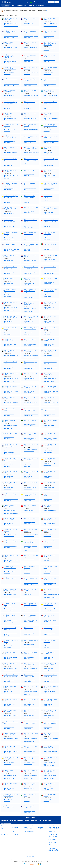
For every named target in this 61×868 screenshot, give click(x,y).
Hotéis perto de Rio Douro (9, 409)
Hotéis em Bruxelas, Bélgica (49, 321)
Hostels (14, 831)
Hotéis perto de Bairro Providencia (10, 91)
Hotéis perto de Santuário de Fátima (10, 136)
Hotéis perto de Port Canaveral (10, 171)
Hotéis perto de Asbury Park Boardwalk (50, 771)
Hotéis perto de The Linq (31, 555)
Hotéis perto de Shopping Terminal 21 (30, 675)
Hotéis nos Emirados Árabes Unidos (11, 26)
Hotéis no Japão (27, 61)
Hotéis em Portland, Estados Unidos (31, 355)
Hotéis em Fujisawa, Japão (49, 657)
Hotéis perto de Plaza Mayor (10, 328)
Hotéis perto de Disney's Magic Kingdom (51, 136)
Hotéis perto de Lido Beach (10, 398)
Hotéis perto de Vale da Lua (30, 687)
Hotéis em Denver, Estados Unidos (10, 668)
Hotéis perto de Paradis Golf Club (11, 233)
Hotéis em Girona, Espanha (29, 510)
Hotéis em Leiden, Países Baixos (30, 260)
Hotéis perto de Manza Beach (50, 567)
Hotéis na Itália (26, 175)
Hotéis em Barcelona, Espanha (10, 200)
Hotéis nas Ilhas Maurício (9, 239)
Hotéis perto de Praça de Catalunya (50, 459)
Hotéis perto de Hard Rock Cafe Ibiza (50, 604)
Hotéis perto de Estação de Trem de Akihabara (11, 675)
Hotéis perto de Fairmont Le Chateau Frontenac (31, 148)
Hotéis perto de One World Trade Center (29, 664)
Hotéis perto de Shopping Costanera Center (10, 208)
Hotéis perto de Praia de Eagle (11, 556)
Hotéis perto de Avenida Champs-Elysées (31, 317)
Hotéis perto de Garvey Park (50, 267)
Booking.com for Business (6, 823)
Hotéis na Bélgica (47, 322)
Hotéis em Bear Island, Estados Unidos (51, 141)
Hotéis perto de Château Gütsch (31, 699)
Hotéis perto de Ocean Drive (30, 183)
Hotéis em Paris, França (28, 23)
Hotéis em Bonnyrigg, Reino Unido (30, 438)
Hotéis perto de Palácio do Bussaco (50, 68)
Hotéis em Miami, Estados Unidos (30, 449)
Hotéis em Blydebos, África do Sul (30, 620)
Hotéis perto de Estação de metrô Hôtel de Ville (11, 317)
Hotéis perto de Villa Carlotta (49, 783)
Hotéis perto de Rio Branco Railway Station (50, 125)
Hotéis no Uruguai (7, 48)
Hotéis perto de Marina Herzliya (30, 711)
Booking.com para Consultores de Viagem (42, 830)
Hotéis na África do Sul (28, 621)
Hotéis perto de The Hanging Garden (9, 339)
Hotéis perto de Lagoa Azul (30, 362)
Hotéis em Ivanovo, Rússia (49, 487)
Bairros (1, 830)
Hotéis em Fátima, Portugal (9, 141)
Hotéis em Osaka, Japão (48, 212)
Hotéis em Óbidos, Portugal (49, 344)
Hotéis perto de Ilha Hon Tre (11, 699)
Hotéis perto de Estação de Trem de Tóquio (50, 664)
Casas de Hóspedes (16, 834)
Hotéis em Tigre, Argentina (29, 644)
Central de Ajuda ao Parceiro (53, 828)
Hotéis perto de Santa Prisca (50, 494)
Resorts (14, 828)
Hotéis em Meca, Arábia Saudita (30, 424)
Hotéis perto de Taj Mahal (49, 148)
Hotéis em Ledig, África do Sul (49, 691)
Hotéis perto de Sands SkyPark (50, 578)
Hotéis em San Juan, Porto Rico (50, 175)
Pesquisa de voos (40, 827)
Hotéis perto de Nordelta (31, 640)
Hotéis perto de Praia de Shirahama (11, 125)
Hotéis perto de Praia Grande (50, 31)
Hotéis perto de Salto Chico (10, 652)
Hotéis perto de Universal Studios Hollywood (29, 303)
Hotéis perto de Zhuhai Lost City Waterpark (10, 518)
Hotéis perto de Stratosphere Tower (29, 409)
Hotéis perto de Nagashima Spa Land (10, 567)
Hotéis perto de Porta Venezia (50, 795)
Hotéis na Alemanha (47, 61)
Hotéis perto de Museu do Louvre (10, 483)
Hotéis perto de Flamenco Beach (48, 628)
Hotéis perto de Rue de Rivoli (10, 362)
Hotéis (1, 832)
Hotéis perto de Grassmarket (48, 506)
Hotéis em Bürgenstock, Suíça (10, 118)
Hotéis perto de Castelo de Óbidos (50, 339)
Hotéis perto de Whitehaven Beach (49, 746)
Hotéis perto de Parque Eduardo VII (10, 183)
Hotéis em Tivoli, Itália (8, 691)
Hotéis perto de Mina (30, 420)
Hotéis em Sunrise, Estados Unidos (10, 224)
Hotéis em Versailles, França (29, 811)
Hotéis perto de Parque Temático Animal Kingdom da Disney (10, 446)
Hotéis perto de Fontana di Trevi (31, 471)
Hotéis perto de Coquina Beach (31, 734)
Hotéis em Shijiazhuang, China (10, 344)
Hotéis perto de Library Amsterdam (50, 362)
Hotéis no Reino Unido (48, 355)
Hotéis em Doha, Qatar (48, 546)
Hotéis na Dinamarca (28, 764)
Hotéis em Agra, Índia (48, 152)
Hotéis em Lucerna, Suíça (29, 704)
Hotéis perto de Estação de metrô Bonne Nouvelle (31, 460)
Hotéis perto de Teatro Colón (10, 159)
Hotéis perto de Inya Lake (49, 590)
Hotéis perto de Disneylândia (48, 114)
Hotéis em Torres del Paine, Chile (10, 657)
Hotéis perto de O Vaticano (9, 279)
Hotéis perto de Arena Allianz (50, 55)
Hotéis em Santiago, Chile (9, 95)
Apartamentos (15, 827)
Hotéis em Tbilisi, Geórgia (29, 391)
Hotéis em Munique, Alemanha (49, 60)
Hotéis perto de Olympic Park (51, 159)
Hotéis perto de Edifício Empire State (11, 244)
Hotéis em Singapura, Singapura (10, 294)
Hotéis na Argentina (27, 96)
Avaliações (26, 827)
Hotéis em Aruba (27, 119)
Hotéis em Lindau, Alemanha (49, 259)
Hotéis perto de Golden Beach (10, 386)
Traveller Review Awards (29, 831)
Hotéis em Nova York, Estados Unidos (31, 47)
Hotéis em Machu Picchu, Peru (49, 48)
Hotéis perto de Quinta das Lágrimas (50, 102)
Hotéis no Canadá (27, 85)
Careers (49, 830)
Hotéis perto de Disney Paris (30, 31)
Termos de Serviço (51, 838)
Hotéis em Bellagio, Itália (48, 788)
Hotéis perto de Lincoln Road (10, 303)
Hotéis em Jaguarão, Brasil (49, 129)
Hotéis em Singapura (8, 296)
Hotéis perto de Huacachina (48, 196)
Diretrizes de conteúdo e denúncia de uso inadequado (53, 850)
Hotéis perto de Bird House (49, 483)
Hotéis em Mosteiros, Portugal (29, 378)
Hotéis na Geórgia (27, 392)
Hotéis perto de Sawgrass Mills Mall (9, 220)
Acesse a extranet (30, 856)
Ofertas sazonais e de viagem (30, 830)
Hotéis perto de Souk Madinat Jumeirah (10, 351)
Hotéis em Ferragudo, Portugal (49, 36)
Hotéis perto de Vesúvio (11, 433)
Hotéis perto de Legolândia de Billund (30, 758)
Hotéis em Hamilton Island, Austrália (50, 751)
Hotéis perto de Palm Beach (30, 114)
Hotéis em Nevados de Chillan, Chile (31, 72)
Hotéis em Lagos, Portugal (29, 237)
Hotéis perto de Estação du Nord (50, 328)
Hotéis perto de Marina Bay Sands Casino (10, 290)
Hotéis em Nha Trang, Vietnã (9, 704)
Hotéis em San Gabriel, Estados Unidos (51, 271)
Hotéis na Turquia (27, 610)
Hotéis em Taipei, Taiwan (28, 727)
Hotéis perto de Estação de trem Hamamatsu (11, 590)
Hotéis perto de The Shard (9, 604)
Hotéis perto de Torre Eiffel (30, 19)
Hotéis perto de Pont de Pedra (31, 506)
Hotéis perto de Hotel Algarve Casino (50, 518)
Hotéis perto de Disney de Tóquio (30, 55)
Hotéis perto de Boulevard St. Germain (10, 806)
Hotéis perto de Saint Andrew (50, 79)
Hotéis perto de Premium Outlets (11, 374)
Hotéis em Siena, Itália (8, 799)
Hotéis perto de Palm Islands (10, 615)
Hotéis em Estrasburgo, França (50, 237)
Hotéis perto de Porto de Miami (31, 445)
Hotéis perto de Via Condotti (49, 471)
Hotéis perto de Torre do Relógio (11, 641)
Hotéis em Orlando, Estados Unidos (11, 61)
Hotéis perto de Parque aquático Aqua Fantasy (30, 604)
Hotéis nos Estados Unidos (9, 37)
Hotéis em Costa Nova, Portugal (10, 546)
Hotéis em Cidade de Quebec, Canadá (31, 152)
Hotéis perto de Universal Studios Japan (51, 208)
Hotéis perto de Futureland (48, 734)
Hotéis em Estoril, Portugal (49, 534)
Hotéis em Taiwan (27, 728)
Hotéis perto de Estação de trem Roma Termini (31, 328)
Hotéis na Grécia (47, 85)
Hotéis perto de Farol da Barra (11, 541)
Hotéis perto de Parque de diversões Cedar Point (30, 291)
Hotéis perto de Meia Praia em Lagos (30, 233)
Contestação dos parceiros (53, 839)
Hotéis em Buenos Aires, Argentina (10, 163)
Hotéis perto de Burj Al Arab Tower (10, 19)
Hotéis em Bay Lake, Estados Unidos (11, 36)
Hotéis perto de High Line (49, 398)
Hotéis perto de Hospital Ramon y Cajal (11, 758)
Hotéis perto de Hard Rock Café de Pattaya (10, 734)
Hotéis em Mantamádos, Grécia (50, 84)
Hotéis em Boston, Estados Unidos (10, 534)
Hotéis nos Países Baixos (28, 262)
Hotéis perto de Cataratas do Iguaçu (49, 91)
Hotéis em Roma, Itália (48, 248)
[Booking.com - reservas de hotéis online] (6, 2)
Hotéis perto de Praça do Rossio (30, 102)
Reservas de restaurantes (41, 828)
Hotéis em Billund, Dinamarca (29, 762)
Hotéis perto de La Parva (31, 207)
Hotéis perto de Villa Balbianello (29, 279)
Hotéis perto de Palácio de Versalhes (30, 806)
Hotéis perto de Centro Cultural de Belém (50, 290)
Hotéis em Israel (27, 717)
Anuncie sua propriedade (30, 817)
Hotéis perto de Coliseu (50, 244)
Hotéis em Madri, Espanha (49, 188)
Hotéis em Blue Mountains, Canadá (30, 84)
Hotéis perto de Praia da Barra (11, 148)
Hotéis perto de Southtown (8, 771)
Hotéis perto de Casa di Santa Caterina (11, 795)
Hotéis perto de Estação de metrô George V (31, 244)
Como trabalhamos (51, 840)
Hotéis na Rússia (47, 489)
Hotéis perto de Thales (30, 518)
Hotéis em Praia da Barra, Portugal (10, 152)
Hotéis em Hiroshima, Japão (49, 715)
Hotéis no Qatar (47, 547)
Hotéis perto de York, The (10, 578)
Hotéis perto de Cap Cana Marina (49, 615)
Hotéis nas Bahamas (28, 163)
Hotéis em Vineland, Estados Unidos (31, 534)
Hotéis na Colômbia (27, 500)
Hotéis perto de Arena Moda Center (30, 351)
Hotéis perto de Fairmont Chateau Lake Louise (51, 220)
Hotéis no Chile (27, 74)
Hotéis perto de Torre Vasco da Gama (30, 783)
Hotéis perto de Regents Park (31, 483)
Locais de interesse (4, 834)
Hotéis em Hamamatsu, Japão (10, 594)
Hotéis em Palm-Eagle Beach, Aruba (31, 118)
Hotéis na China (7, 345)
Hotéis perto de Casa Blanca (50, 171)
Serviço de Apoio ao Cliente (36, 820)
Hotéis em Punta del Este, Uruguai (10, 47)
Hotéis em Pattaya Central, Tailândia (11, 738)
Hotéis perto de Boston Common (10, 530)
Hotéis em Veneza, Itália (28, 200)
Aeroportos (2, 831)
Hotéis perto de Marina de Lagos (50, 421)
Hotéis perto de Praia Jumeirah (30, 125)
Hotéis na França (27, 24)
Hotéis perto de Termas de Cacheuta (30, 136)
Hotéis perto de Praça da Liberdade (30, 386)
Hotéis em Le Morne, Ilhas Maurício (11, 237)
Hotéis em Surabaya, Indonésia (30, 344)
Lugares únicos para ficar (29, 825)
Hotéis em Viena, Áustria (48, 704)
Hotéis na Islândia (47, 415)
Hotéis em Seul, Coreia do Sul (49, 163)
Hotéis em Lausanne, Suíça (29, 632)
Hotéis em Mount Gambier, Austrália (11, 499)
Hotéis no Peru (46, 50)
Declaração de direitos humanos (52, 846)
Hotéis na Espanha (47, 189)
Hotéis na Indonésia (27, 345)
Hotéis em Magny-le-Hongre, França (31, 36)
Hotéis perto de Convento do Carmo (10, 68)
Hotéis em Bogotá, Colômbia (29, 499)
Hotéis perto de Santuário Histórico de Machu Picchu (50, 44)
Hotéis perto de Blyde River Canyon (30, 615)
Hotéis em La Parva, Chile (29, 211)
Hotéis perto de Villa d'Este (10, 687)
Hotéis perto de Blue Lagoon (49, 409)
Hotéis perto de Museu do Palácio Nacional (30, 722)
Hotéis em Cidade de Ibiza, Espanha (51, 608)
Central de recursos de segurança (52, 835)
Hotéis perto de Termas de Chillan (30, 68)
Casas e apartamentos (17, 825)
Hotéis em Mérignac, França (29, 522)
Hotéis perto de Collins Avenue (30, 220)
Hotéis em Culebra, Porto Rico (49, 632)
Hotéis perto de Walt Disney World (10, 31)
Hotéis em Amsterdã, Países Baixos (50, 366)
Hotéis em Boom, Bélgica (48, 679)
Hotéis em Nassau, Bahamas (29, 366)
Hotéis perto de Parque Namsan (30, 746)
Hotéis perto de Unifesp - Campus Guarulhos (31, 159)
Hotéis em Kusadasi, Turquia (29, 608)
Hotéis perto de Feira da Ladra (11, 783)
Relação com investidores (53, 836)
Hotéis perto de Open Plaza (50, 556)
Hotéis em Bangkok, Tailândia (29, 679)
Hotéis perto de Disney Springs (30, 530)
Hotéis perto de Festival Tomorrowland (50, 675)
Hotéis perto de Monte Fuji (10, 746)
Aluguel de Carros (40, 825)
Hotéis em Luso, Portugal (48, 72)
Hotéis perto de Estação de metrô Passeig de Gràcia (11, 460)
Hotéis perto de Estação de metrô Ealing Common (50, 446)
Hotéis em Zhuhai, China (8, 523)
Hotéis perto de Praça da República (50, 233)
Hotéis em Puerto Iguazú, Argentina (31, 95)
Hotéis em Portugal (47, 37)
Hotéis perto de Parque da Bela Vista (10, 267)
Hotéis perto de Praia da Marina (11, 722)
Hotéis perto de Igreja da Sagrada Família (11, 196)
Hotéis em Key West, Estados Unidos (31, 402)
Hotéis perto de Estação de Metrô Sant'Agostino (50, 722)
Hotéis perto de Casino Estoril (50, 530)
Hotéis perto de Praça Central (50, 317)
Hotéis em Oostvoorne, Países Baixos (51, 738)
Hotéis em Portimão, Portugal (49, 523)
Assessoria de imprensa (52, 832)
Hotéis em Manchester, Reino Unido (50, 438)
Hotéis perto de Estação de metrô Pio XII (50, 303)
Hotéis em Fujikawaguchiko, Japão (11, 715)
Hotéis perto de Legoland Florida (48, 374)
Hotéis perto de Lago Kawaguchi (10, 711)
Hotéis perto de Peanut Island (30, 771)
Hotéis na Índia (46, 153)
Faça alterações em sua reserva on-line (22, 820)
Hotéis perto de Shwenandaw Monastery (31, 541)
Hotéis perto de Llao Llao (10, 421)
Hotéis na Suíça (7, 119)
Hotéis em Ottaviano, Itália (9, 437)
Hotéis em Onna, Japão (48, 571)
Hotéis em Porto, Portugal (9, 414)
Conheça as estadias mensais (29, 828)
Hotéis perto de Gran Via (51, 278)
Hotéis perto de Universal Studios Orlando (9, 56)
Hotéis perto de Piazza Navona (10, 471)
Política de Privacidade (52, 842)
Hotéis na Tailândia (27, 681)
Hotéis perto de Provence (28, 628)
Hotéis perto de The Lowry (49, 433)
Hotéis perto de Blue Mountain (30, 79)
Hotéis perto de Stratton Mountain (50, 758)
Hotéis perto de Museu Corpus (30, 256)
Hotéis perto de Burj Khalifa (49, 19)
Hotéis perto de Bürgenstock (8, 114)
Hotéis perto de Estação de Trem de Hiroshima (50, 711)
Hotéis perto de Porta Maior (30, 795)
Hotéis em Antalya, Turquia (9, 645)
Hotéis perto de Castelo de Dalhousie (30, 433)
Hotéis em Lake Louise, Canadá (50, 224)
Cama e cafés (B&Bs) (16, 832)
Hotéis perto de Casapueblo (8, 43)
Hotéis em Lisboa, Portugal (9, 72)
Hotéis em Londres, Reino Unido (50, 450)
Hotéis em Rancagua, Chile (29, 657)
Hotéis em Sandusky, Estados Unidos (31, 295)
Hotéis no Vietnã (7, 705)
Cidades (1, 828)
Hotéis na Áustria (47, 705)
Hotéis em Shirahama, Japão (9, 129)
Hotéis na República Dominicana (50, 622)
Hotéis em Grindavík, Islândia (49, 414)
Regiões (1, 827)
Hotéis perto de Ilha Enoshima (49, 652)
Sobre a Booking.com (52, 825)
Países (1, 825)
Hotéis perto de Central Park (10, 79)
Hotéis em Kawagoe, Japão (9, 571)
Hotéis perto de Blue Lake (10, 494)
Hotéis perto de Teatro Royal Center (30, 494)
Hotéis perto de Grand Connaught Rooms (50, 351)
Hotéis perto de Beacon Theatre (30, 578)
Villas (13, 830)
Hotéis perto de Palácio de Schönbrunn (50, 699)
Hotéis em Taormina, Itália (29, 174)
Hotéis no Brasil (47, 131)
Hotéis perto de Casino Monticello (30, 652)
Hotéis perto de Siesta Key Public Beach (50, 386)
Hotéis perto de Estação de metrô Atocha (50, 183)
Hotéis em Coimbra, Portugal (49, 106)
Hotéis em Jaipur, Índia (48, 645)
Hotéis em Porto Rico (48, 176)
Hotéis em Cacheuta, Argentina (30, 141)
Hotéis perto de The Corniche (49, 541)
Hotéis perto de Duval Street (30, 398)
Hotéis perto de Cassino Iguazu (31, 91)
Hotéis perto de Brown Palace (10, 664)
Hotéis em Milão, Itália (48, 727)
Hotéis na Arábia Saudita (28, 425)
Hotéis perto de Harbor (50, 255)
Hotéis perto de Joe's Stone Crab (10, 628)
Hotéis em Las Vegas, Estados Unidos (31, 414)
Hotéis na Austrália (7, 500)
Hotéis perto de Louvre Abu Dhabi (10, 506)
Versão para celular (4, 820)
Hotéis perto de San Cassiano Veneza (29, 196)
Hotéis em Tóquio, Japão (28, 60)
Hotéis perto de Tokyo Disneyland (30, 567)
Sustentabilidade (51, 831)
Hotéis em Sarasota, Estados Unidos (51, 391)
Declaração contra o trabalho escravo (53, 844)
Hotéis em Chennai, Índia (9, 727)
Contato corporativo (52, 848)
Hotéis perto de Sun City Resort (51, 687)
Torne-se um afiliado (47, 820)
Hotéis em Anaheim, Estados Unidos (50, 118)
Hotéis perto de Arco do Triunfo (11, 256)
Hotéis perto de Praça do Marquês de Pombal (10, 102)
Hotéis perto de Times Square (30, 43)
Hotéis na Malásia (27, 594)
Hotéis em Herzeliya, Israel (29, 715)
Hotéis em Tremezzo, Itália (29, 283)
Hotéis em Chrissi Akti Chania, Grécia (11, 391)
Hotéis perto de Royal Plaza (30, 339)
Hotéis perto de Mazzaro (31, 170)
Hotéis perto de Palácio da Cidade (50, 641)
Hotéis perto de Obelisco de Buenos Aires (31, 267)
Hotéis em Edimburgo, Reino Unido (50, 510)
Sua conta (11, 820)
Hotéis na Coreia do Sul (48, 165)
